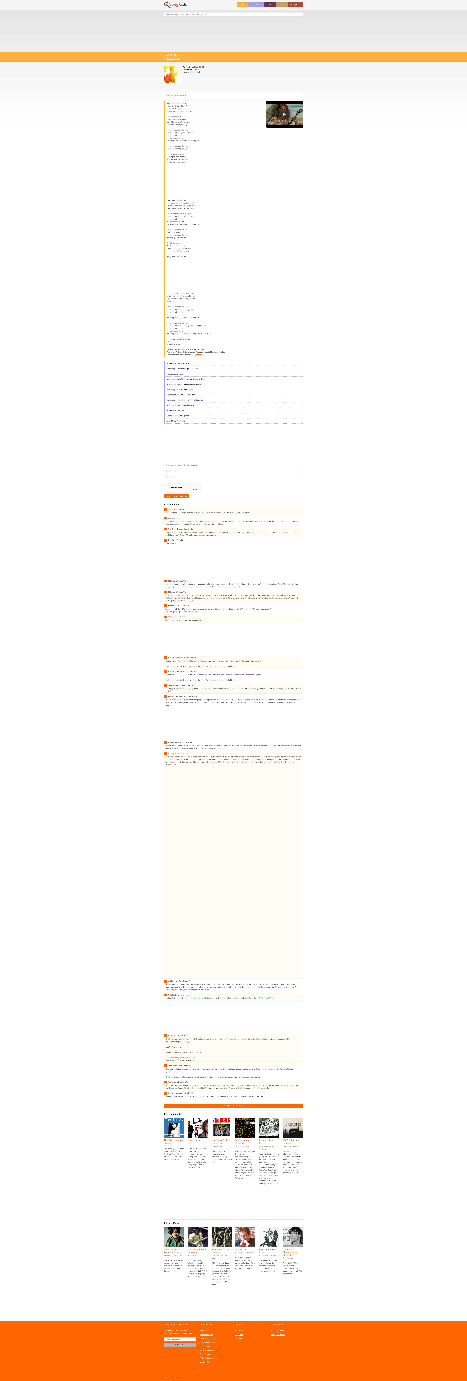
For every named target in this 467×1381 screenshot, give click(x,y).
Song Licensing (206, 1354)
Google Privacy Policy (208, 1342)
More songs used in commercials (180, 389)
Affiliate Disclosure (207, 1358)
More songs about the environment (180, 405)
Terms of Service (206, 1335)
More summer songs (175, 374)
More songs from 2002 (176, 410)
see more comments (233, 1106)
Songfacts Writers (278, 1335)
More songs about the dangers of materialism (184, 384)
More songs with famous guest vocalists (183, 369)
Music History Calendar (209, 1350)
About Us (203, 1331)
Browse (295, 5)
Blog (281, 5)
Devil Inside (194, 1140)
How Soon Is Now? (173, 1140)
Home (242, 5)
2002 (201, 67)
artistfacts (184, 95)
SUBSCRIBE (180, 1345)
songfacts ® (171, 95)
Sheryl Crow (173, 58)
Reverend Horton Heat (267, 1250)
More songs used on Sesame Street (181, 395)
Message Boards (278, 1331)
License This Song (190, 72)
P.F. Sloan (240, 1249)
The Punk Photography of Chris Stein (290, 1252)
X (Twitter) (239, 1335)
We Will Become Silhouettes (291, 1141)
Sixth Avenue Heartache (242, 1141)
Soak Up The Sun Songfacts (178, 416)
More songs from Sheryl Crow (179, 363)
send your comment (176, 496)
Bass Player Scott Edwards (197, 1250)
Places (270, 5)
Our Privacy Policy (207, 1339)
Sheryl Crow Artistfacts (176, 421)
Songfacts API (205, 1346)
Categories (256, 5)
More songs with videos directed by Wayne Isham (186, 379)
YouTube (238, 1339)
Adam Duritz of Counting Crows (172, 1250)
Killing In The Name (266, 1141)
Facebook (239, 1331)
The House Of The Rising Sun (221, 1141)
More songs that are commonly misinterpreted (185, 400)
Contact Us (204, 1362)
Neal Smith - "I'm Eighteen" (221, 1250)
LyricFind (198, 355)
